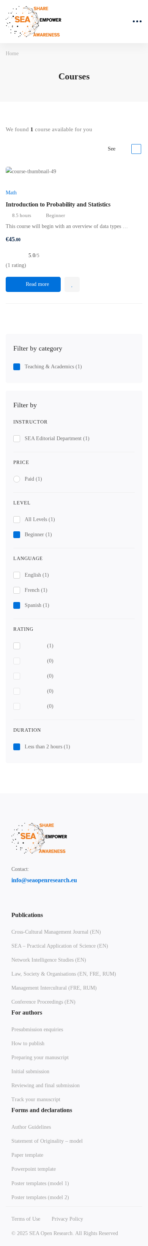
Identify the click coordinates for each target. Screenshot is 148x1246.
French (36, 590)
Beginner (38, 534)
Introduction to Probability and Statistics (58, 204)
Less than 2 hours (47, 746)
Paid (33, 479)
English (37, 575)
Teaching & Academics (53, 366)
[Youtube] (50, 903)
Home (12, 53)
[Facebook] (14, 903)
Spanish (37, 605)
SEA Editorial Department (57, 438)
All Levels (40, 519)
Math (11, 193)
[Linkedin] (32, 903)
